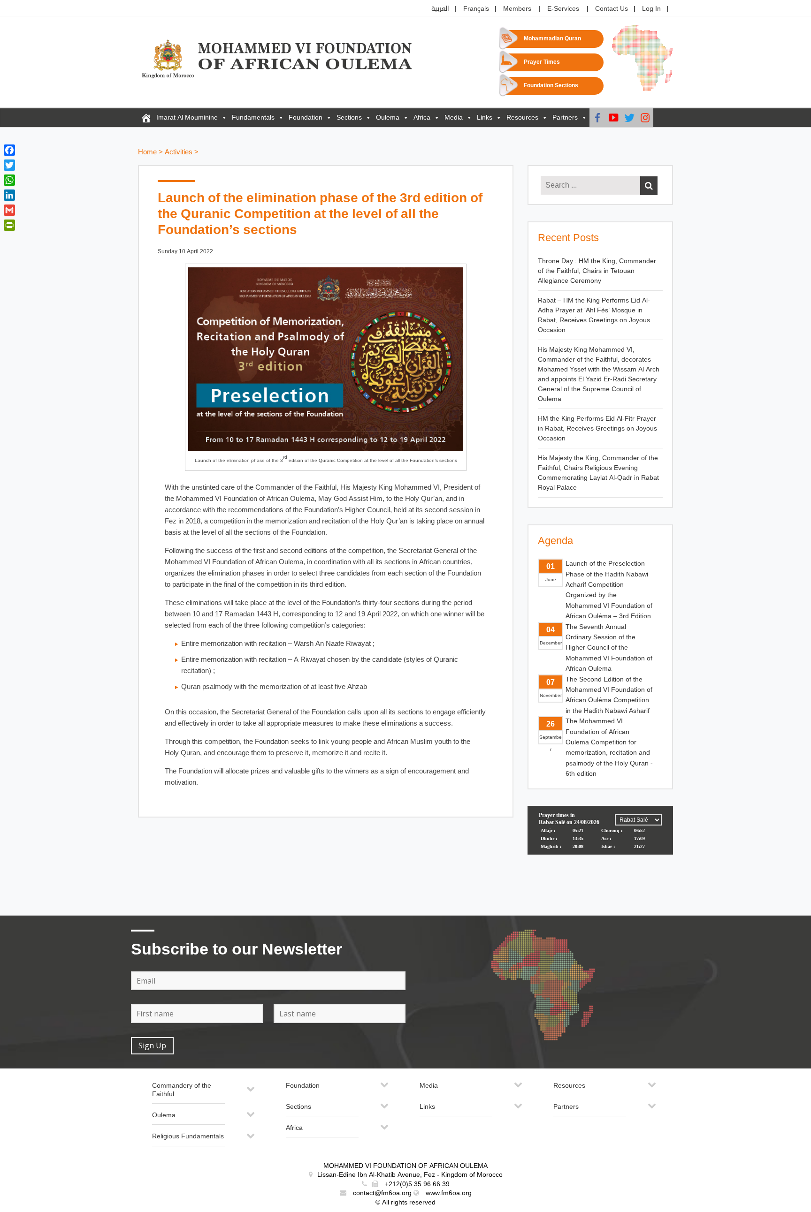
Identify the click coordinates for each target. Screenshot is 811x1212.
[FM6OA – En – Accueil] (146, 117)
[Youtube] (613, 117)
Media (453, 117)
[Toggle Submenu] (250, 1092)
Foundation (305, 117)
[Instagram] (645, 117)
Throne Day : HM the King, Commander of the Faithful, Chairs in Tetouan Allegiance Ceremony (597, 271)
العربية (440, 8)
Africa (421, 117)
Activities (178, 152)
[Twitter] (629, 117)
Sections (349, 117)
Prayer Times (542, 62)
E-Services (563, 8)
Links (484, 117)
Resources (522, 117)
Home (147, 152)
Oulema (387, 117)
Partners (565, 117)
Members (517, 8)
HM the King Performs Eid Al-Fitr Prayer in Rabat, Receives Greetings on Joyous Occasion (597, 428)
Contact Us (611, 8)
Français (476, 8)
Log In (651, 8)
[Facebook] (597, 117)
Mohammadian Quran (552, 39)
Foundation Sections (551, 86)
